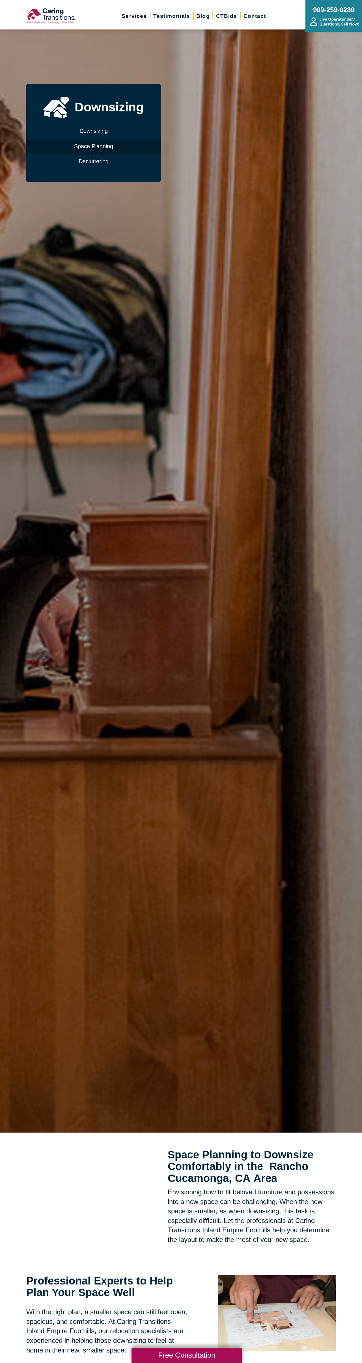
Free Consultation (186, 1355)
